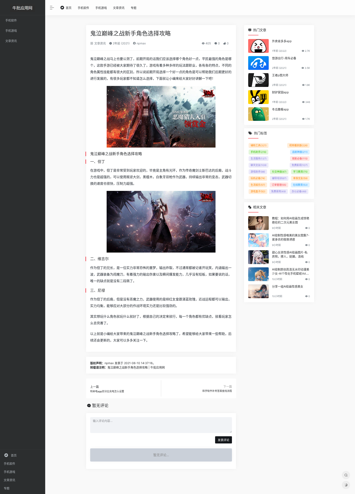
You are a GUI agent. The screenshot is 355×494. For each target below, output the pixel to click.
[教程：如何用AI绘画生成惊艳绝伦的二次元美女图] (258, 223)
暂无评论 (100, 405)
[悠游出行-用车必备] (258, 63)
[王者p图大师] (258, 80)
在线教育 (300, 184)
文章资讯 (9, 480)
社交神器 (279, 171)
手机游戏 (9, 471)
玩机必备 (258, 178)
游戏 (152, 65)
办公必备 (299, 191)
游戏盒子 (258, 191)
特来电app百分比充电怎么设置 (107, 391)
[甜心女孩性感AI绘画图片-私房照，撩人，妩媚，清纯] (258, 257)
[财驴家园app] (258, 97)
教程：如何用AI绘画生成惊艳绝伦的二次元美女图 (290, 220)
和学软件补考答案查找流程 (217, 390)
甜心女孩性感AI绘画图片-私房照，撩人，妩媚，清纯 (290, 254)
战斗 (228, 170)
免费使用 (278, 191)
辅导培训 (279, 178)
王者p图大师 (280, 75)
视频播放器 (298, 145)
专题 (6, 488)
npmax (141, 43)
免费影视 (300, 165)
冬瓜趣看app (280, 109)
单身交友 (300, 178)
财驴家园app (280, 92)
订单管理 (279, 184)
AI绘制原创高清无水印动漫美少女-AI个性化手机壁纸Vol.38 (290, 272)
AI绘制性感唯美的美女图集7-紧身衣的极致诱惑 (290, 237)
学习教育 (300, 171)
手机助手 (258, 152)
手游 (106, 65)
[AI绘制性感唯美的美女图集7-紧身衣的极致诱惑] (258, 240)
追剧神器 (300, 152)
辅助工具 (258, 145)
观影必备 (300, 158)
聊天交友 (258, 165)
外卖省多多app (282, 41)
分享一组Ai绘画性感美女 (287, 286)
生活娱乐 (258, 184)
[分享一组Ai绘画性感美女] (258, 291)
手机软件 (9, 463)
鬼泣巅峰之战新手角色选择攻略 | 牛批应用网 (136, 367)
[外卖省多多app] (258, 46)
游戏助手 (258, 171)
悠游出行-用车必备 (284, 58)
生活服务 (258, 158)
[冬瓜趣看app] (258, 114)
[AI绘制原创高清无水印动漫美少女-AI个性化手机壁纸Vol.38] (258, 274)
